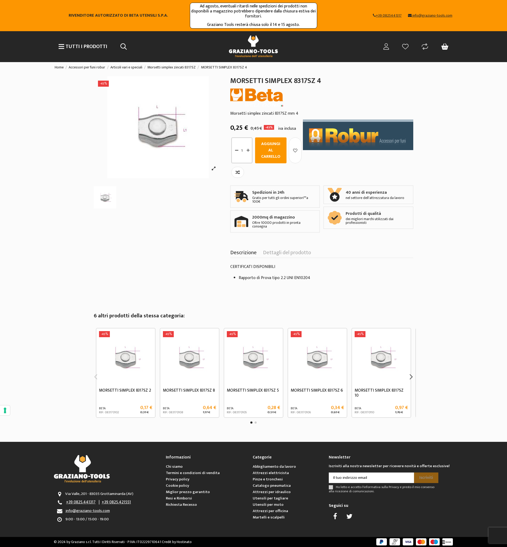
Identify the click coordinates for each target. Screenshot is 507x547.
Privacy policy (177, 479)
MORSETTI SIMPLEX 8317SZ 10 (379, 393)
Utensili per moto (268, 504)
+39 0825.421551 (116, 502)
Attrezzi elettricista (271, 473)
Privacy (394, 487)
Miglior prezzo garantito (188, 492)
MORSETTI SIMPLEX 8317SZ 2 (125, 390)
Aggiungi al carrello (270, 150)
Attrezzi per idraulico (272, 492)
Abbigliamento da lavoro (274, 466)
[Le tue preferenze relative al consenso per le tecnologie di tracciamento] (5, 410)
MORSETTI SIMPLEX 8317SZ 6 (317, 390)
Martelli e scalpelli (269, 517)
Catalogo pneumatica (272, 485)
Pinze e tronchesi (268, 479)
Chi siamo (174, 466)
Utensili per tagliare (270, 498)
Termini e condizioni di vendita (193, 473)
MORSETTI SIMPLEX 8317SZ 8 (189, 390)
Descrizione (243, 253)
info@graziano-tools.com (87, 510)
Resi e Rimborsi (179, 498)
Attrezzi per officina (270, 511)
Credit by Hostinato (177, 542)
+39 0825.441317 (81, 502)
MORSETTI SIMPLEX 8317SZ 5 (253, 390)
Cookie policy (177, 485)
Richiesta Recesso (181, 504)
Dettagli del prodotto (287, 253)
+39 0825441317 (389, 15)
